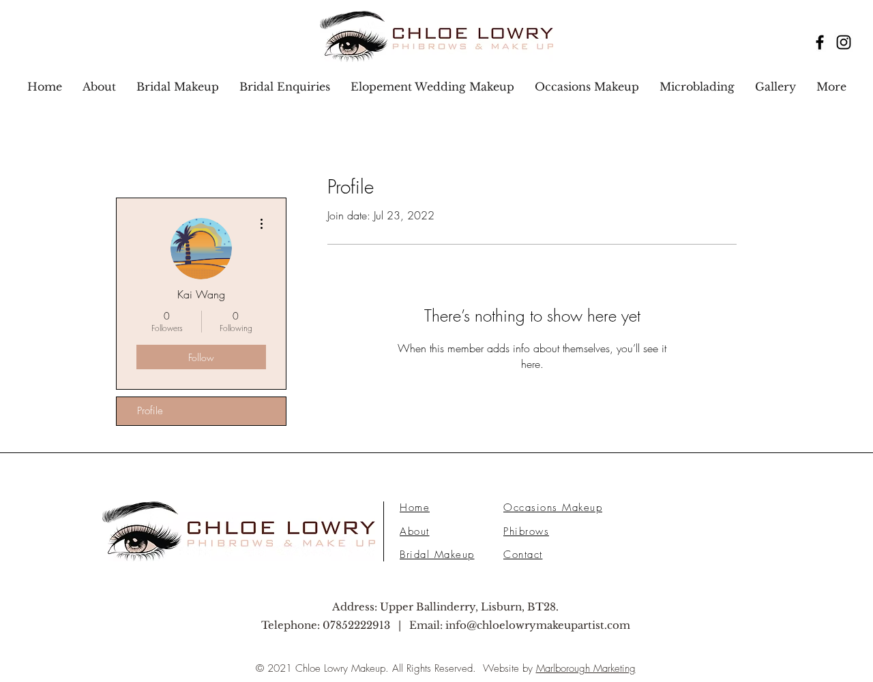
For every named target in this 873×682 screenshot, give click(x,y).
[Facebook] (819, 42)
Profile (150, 411)
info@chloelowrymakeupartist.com (537, 625)
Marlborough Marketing (586, 668)
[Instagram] (843, 42)
